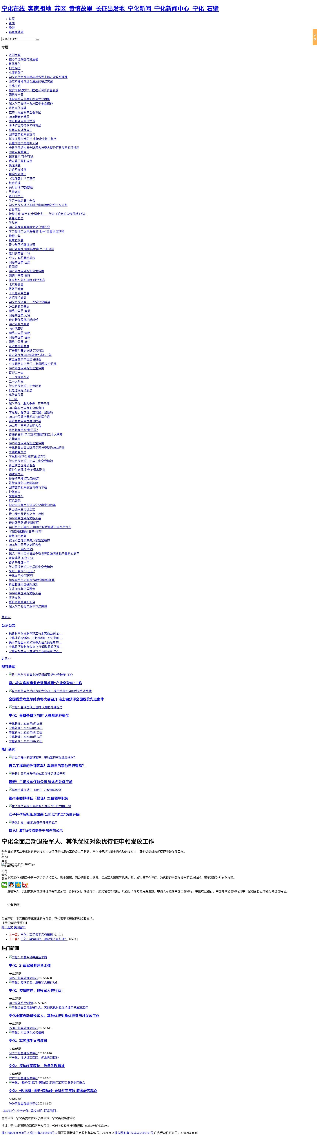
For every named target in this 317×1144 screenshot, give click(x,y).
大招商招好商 (17, 297)
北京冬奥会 (16, 284)
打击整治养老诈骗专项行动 (26, 350)
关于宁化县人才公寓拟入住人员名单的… (35, 642)
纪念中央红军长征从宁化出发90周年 (32, 505)
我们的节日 (16, 196)
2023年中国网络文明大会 (25, 425)
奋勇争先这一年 (19, 562)
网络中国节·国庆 (19, 262)
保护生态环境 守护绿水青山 (27, 469)
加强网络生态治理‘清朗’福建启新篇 (32, 580)
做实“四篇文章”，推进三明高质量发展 (33, 90)
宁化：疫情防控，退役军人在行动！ (44, 939)
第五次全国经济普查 (22, 465)
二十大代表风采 (19, 377)
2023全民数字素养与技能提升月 (29, 416)
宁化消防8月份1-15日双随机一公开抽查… (36, 638)
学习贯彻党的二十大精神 (25, 386)
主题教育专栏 (17, 452)
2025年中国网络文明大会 (25, 544)
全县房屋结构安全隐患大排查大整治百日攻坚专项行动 (44, 147)
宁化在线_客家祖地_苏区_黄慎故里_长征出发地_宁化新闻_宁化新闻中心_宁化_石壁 (110, 8)
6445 (12, 978)
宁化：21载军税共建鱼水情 (30, 966)
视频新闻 (8, 667)
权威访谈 (15, 183)
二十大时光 (16, 381)
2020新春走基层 (19, 116)
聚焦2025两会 (17, 536)
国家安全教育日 (19, 152)
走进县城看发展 (19, 346)
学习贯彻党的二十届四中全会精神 (31, 566)
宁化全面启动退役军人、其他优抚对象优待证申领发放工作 (54, 1016)
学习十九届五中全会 (22, 200)
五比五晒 (15, 86)
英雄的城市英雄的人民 (23, 143)
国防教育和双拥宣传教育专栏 (28, 487)
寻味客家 (15, 191)
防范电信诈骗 (17, 108)
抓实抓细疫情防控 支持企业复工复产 (33, 138)
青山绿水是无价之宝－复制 (26, 513)
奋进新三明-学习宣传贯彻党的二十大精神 (36, 434)
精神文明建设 (17, 174)
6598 (12, 1028)
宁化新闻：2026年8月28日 (26, 723)
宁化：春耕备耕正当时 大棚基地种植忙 (39, 716)
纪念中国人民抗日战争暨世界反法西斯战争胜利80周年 (44, 553)
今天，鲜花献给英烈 (22, 258)
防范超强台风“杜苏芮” (23, 430)
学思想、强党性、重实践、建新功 (31, 412)
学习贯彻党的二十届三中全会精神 (31, 461)
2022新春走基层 (19, 306)
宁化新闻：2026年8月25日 (26, 732)
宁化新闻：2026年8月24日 (26, 736)
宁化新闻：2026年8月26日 (26, 728)
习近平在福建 (17, 169)
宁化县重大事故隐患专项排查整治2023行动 (37, 447)
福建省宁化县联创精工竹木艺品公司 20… (35, 633)
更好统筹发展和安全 (22, 602)
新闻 (12, 23)
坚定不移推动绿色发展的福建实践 (31, 81)
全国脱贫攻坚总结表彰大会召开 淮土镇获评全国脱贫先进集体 (56, 699)
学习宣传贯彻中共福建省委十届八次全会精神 (38, 77)
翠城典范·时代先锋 (21, 558)
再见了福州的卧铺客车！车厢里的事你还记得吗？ (47, 766)
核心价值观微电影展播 (23, 59)
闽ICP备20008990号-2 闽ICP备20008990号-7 (29, 1132)
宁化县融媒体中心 (26, 978)
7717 (12, 1078)
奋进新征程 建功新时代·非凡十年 (30, 355)
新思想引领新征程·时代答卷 (27, 280)
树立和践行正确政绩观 (23, 584)
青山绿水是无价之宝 (22, 509)
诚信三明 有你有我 (21, 156)
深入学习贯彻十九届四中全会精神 (31, 103)
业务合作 (23, 1110)
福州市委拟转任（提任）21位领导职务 (38, 798)
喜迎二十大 (16, 372)
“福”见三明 (16, 328)
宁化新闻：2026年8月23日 (26, 741)
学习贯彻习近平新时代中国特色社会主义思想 (38, 205)
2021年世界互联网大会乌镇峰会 (29, 227)
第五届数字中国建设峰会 (25, 359)
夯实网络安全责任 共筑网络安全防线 (33, 363)
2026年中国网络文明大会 (25, 593)
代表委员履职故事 (20, 161)
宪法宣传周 (16, 394)
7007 (12, 1003)
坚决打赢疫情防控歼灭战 (25, 125)
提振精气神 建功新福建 (24, 478)
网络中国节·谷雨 (19, 337)
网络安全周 (16, 94)
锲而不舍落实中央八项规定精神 (29, 540)
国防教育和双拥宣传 (22, 134)
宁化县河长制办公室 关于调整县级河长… (35, 646)
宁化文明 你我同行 (21, 575)
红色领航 (15, 500)
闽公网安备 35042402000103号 (133, 1132)
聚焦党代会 (16, 240)
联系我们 (50, 1110)
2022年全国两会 (19, 324)
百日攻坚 (15, 209)
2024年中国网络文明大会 (25, 518)
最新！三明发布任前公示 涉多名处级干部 (40, 782)
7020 (12, 1103)
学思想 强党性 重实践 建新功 (27, 456)
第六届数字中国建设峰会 (25, 421)
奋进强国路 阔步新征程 (24, 522)
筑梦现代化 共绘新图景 (24, 483)
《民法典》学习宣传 (22, 178)
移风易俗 (15, 63)
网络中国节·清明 (19, 333)
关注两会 (15, 165)
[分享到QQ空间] (18, 885)
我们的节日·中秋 (19, 253)
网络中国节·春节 (19, 311)
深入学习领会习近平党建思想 (28, 606)
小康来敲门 (16, 72)
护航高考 (15, 491)
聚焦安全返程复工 (20, 130)
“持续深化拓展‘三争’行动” (26, 531)
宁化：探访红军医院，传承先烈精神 (37, 1066)
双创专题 (15, 55)
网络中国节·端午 (19, 341)
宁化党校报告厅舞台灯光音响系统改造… (35, 651)
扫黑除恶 (15, 68)
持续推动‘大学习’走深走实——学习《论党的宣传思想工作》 (48, 213)
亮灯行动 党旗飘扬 (21, 187)
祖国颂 (13, 266)
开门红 (13, 399)
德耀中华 (15, 236)
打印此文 (7, 927)
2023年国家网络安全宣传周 (26, 443)
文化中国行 (16, 496)
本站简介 (9, 1110)
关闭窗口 (20, 927)
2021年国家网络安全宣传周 (26, 271)
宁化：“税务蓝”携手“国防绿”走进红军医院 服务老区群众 (53, 1091)
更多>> (6, 617)
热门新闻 (8, 749)
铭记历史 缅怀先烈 (21, 549)
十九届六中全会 (19, 293)
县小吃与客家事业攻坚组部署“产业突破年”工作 (45, 683)
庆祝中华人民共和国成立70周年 (29, 99)
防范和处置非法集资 (22, 121)
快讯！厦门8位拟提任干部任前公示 (36, 831)
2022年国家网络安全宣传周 (26, 368)
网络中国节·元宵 (19, 315)
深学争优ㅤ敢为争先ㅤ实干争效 (29, 403)
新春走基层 (16, 218)
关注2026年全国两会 (22, 588)
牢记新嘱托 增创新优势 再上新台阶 (31, 249)
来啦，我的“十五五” (22, 571)
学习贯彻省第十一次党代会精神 (29, 302)
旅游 (12, 27)
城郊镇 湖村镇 (24, 1003)
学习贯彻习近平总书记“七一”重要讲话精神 (36, 231)
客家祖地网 (16, 32)
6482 (12, 1053)
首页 (12, 18)
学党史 (13, 222)
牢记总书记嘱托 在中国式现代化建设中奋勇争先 (40, 527)
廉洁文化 (15, 597)
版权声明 (36, 1110)
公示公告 (8, 625)
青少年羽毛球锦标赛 (22, 244)
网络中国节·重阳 (19, 275)
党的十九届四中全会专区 (25, 112)
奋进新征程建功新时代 (23, 319)
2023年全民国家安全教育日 (26, 408)
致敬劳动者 (16, 288)
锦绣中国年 (16, 474)
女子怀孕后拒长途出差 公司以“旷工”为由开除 (44, 814)
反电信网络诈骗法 (20, 390)
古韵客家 (15, 438)
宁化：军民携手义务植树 (37, 934)
